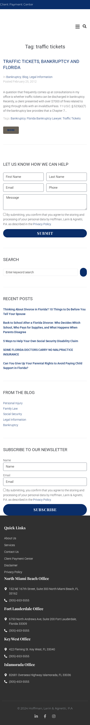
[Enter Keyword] (84, 26)
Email (6, 475)
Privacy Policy (42, 224)
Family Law (10, 408)
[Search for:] (40, 272)
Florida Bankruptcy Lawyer (44, 118)
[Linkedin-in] (36, 716)
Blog (25, 77)
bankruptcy (18, 118)
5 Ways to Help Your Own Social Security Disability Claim (40, 341)
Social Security (12, 414)
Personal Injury (13, 403)
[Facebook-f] (45, 716)
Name (7, 460)
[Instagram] (54, 716)
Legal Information (41, 77)
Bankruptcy (13, 77)
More (11, 130)
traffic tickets (72, 118)
